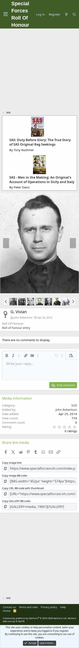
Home (6, 611)
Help (63, 607)
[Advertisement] (39, 70)
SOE (74, 405)
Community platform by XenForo (35, 618)
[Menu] (5, 14)
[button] (5, 301)
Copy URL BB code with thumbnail (22, 488)
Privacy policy (49, 607)
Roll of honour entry (16, 328)
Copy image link (11, 463)
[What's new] (66, 14)
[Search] (74, 14)
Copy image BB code (14, 475)
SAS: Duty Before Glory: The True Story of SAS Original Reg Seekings (40, 142)
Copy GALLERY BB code (16, 501)
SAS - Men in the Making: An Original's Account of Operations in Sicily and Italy (41, 179)
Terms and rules (28, 607)
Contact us (9, 607)
